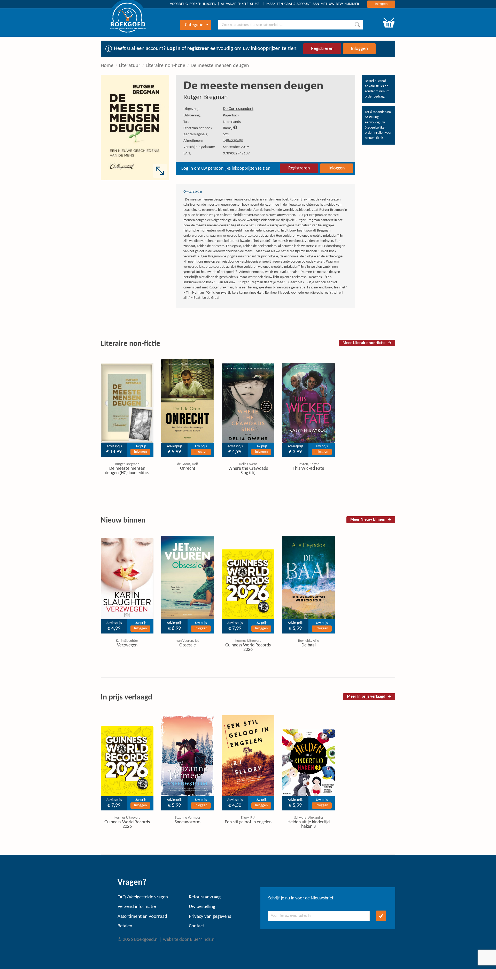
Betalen (125, 926)
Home (107, 65)
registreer (198, 48)
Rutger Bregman (205, 97)
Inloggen (381, 4)
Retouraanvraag (205, 897)
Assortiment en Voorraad (142, 916)
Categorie (194, 25)
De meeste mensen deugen (220, 65)
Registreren (322, 48)
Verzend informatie (137, 906)
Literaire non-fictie (165, 65)
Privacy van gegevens (210, 916)
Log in (173, 48)
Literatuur (129, 65)
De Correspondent (238, 109)
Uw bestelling (202, 906)
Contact (196, 926)
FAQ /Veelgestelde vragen (143, 897)
